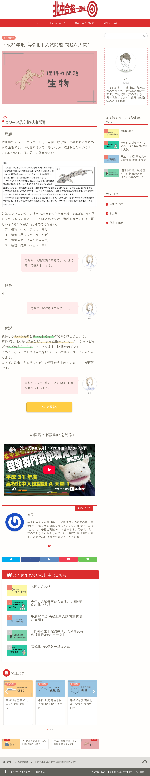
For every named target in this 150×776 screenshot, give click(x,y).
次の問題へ (49, 407)
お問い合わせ (110, 23)
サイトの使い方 (57, 23)
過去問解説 (9, 38)
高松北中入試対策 (84, 23)
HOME (36, 23)
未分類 (113, 213)
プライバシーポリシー (19, 771)
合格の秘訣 (116, 204)
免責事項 (40, 771)
